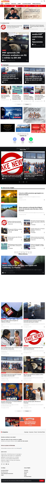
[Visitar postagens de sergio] (2, 60)
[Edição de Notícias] (5, 1)
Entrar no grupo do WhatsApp (8, 445)
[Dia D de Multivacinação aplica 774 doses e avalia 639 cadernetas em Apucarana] (11, 337)
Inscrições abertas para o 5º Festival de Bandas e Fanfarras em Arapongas (37, 229)
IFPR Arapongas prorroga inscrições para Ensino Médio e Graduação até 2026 (15, 245)
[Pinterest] (6, 464)
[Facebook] (15, 140)
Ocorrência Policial (41, 432)
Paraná (35, 432)
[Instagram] (23, 140)
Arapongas (27, 74)
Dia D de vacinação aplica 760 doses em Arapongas (5, 96)
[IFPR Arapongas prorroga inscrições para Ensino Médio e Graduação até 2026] (17, 90)
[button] (41, 481)
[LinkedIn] (8, 464)
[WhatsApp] (31, 140)
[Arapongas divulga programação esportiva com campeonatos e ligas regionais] (40, 90)
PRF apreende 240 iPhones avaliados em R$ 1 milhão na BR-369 (33, 175)
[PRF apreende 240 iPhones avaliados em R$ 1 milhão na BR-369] (34, 166)
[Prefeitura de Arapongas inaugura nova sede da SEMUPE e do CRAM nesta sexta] (29, 90)
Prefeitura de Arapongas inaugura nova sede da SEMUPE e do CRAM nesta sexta (37, 245)
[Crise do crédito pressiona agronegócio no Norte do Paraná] (9, 196)
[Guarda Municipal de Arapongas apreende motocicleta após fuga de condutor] (34, 310)
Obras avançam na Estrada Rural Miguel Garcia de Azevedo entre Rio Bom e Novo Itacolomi (31, 209)
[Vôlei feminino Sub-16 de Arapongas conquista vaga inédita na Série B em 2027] (3, 27)
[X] (3, 464)
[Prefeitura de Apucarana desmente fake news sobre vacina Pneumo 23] (4, 223)
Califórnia (5, 263)
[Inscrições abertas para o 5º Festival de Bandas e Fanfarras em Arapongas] (27, 231)
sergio (5, 60)
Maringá (10, 231)
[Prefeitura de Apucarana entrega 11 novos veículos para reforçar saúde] (27, 238)
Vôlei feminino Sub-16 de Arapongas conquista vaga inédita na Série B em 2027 (14, 26)
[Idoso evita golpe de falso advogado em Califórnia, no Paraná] (26, 27)
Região (3, 202)
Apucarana (5, 50)
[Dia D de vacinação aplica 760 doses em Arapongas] (6, 90)
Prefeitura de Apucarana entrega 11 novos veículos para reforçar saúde (14, 55)
